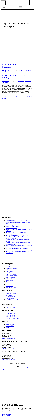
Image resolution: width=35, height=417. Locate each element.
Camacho (7, 96)
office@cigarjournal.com (8, 338)
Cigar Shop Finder (10, 307)
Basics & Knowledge (11, 272)
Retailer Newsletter (10, 315)
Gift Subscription (10, 298)
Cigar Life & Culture (11, 274)
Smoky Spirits (9, 280)
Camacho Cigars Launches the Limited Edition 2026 (19, 225)
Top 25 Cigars (9, 286)
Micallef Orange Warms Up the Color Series (17, 235)
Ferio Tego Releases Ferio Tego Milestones (17, 248)
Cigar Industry (9, 271)
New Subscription (10, 296)
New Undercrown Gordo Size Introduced (16, 220)
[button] (6, 414)
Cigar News (21, 70)
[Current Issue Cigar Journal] (17, 112)
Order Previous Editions (12, 299)
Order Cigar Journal (11, 313)
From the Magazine (11, 287)
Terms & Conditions (11, 368)
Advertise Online (10, 326)
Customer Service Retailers (12, 318)
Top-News (5, 72)
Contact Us (8, 327)
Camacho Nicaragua (16, 96)
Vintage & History (10, 269)
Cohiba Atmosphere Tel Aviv (13, 226)
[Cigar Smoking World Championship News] (17, 130)
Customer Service (10, 301)
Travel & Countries (10, 277)
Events (7, 283)
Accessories (9, 278)
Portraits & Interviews (11, 268)
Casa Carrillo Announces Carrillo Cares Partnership (19, 250)
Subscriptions (9, 295)
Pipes (7, 281)
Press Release (5, 70)
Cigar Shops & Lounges (12, 275)
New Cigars (28, 70)
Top (3, 369)
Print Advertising (10, 324)
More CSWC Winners (11, 228)
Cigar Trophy (9, 284)
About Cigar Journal (11, 293)
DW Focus (17, 2)
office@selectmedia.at (8, 348)
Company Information (23, 368)
